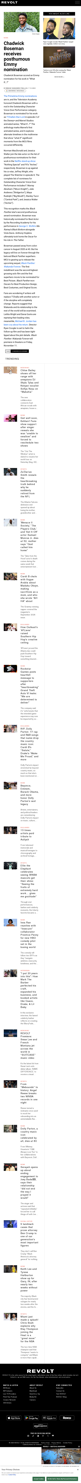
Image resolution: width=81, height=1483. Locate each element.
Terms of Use (45, 1442)
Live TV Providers (9, 1394)
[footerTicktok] (33, 1436)
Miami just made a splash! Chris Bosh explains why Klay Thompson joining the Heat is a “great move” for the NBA (29, 1329)
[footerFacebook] (43, 1436)
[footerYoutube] (53, 1437)
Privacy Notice (56, 1442)
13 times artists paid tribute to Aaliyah (27, 835)
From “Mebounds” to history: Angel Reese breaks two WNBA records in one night (29, 1093)
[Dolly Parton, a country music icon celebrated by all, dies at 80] (10, 1128)
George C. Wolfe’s (27, 226)
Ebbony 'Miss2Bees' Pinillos (16, 88)
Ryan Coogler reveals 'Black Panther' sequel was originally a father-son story (58, 43)
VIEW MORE (58, 77)
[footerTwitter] (48, 1436)
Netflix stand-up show (25, 161)
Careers (33, 1400)
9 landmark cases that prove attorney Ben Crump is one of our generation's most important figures (29, 1234)
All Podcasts (7, 1391)
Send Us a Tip (35, 1394)
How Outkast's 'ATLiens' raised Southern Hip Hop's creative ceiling (29, 635)
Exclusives (25, 624)
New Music (25, 368)
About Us (33, 1388)
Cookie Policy (67, 1442)
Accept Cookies (39, 1479)
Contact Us (60, 1391)
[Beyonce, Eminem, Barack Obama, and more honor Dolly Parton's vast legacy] (10, 785)
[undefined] (59, 28)
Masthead (33, 1391)
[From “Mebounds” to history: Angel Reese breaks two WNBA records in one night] (10, 1084)
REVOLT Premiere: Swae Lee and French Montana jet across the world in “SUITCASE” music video (29, 1045)
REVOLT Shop (61, 1397)
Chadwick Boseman (19, 351)
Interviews (25, 970)
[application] (61, 1460)
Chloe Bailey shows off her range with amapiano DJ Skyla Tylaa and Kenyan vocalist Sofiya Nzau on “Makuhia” (30, 381)
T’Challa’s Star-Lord (16, 117)
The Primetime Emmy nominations (20, 96)
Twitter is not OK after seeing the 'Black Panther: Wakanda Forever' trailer (57, 71)
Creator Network (9, 1400)
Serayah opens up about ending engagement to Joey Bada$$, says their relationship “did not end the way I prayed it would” (29, 1182)
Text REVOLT (61, 1394)
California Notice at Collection (32, 1444)
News (6, 38)
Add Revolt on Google (16, 90)
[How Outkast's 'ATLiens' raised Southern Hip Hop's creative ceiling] (10, 627)
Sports (24, 469)
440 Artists (7, 1403)
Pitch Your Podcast (10, 1397)
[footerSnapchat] (38, 1436)
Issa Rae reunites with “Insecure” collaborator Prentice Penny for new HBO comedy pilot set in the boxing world (29, 935)
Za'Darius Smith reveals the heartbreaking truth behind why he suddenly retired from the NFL (29, 484)
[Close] (78, 1469)
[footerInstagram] (28, 1436)
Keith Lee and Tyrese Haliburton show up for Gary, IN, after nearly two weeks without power (29, 1279)
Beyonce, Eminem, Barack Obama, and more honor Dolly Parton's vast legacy (30, 795)
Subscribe (59, 1388)
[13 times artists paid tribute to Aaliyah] (10, 830)
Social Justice (26, 1221)
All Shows (6, 1388)
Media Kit (33, 1397)
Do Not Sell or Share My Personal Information (62, 1479)
